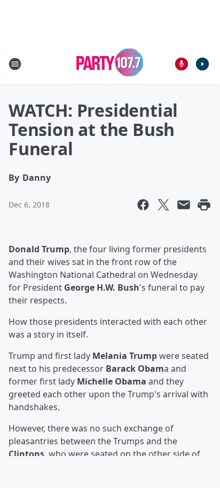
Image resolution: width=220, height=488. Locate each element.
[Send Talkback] (181, 64)
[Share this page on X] (163, 204)
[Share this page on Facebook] (143, 204)
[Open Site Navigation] (15, 64)
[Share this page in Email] (183, 204)
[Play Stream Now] (202, 64)
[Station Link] (110, 63)
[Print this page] (204, 204)
